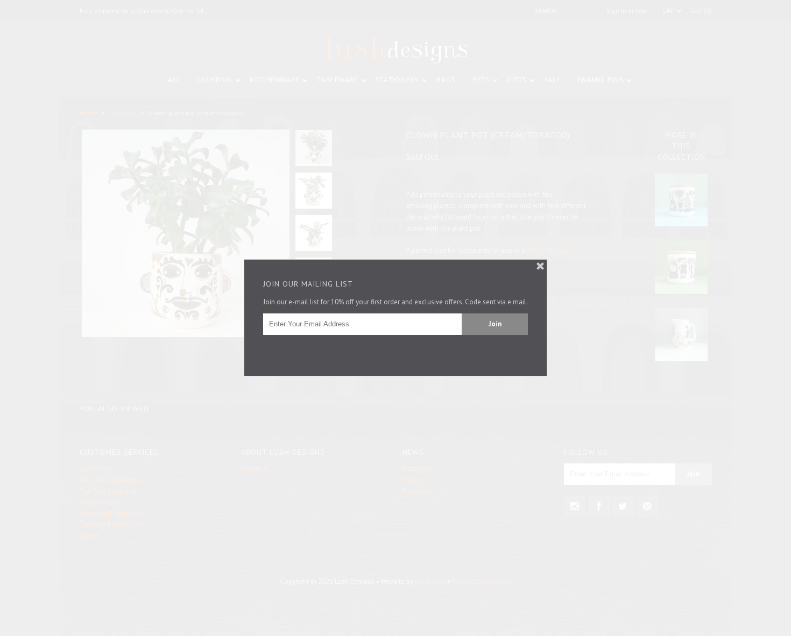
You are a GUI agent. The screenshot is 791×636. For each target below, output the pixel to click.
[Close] (540, 266)
